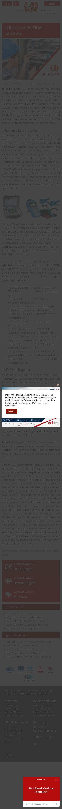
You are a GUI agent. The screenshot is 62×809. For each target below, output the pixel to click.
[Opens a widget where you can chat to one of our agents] (41, 792)
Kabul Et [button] (11, 411)
